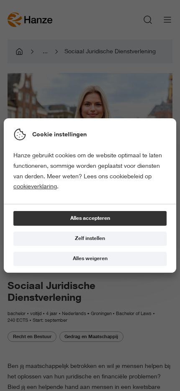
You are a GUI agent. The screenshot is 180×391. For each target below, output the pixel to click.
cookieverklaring (35, 186)
